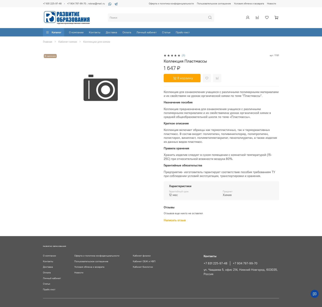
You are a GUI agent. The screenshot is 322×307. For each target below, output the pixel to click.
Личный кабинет (147, 32)
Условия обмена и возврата (249, 3)
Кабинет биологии (143, 266)
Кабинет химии (67, 41)
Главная (47, 41)
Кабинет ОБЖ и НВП (144, 261)
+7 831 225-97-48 (52, 3)
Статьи (166, 32)
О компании (76, 32)
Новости (271, 3)
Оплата (126, 32)
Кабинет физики (142, 255)
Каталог (56, 32)
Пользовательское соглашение (214, 3)
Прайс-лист (183, 32)
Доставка (111, 32)
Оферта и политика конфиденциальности (171, 3)
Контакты (94, 32)
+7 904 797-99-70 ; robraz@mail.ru (86, 3)
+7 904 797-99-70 (245, 263)
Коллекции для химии (96, 41)
